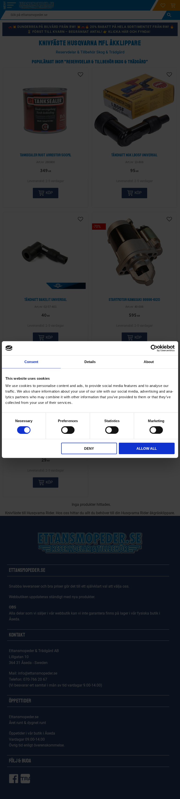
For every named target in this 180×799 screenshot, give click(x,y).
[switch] (68, 430)
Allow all (146, 448)
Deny (89, 448)
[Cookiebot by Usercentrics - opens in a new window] (154, 348)
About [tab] (149, 362)
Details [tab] (90, 362)
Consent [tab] (31, 362)
